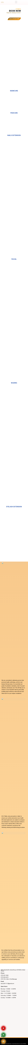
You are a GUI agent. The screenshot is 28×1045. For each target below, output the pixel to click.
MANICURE (14, 91)
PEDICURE (14, 113)
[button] (16, 2)
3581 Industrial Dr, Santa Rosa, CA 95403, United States (13, 970)
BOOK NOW (15, 10)
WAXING (14, 383)
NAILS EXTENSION (14, 135)
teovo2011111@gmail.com (7, 983)
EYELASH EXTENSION (14, 507)
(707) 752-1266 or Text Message (9, 979)
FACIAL (14, 259)
